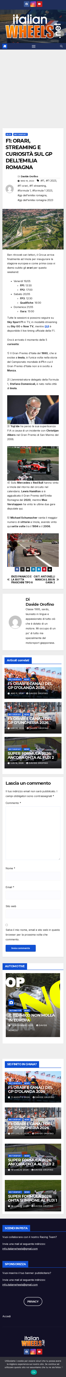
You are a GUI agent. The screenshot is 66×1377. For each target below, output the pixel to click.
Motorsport (20, 134)
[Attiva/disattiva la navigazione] (33, 46)
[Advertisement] (33, 84)
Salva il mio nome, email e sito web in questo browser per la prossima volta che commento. (33, 934)
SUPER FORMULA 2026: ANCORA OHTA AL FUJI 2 (31, 755)
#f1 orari (23, 185)
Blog (9, 134)
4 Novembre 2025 (23, 1025)
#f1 (42, 180)
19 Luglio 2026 (20, 1170)
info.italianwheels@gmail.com (20, 1248)
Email (10, 887)
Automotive (16, 1010)
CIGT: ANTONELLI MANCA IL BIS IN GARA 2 (44, 579)
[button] (61, 46)
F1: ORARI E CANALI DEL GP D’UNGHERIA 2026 (30, 720)
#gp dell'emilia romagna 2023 (35, 200)
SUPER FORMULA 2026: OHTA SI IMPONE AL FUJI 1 (32, 1198)
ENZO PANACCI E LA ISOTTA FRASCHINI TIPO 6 (22, 579)
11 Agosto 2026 (20, 1097)
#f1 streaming (37, 185)
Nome (10, 868)
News (26, 679)
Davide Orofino (29, 176)
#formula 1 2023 (42, 190)
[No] (62, 1367)
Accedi (6, 1316)
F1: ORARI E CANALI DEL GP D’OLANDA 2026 (30, 685)
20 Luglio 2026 (20, 1133)
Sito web (11, 906)
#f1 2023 (51, 180)
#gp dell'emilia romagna (32, 195)
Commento (13, 803)
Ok (33, 1372)
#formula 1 (24, 190)
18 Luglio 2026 (20, 1206)
